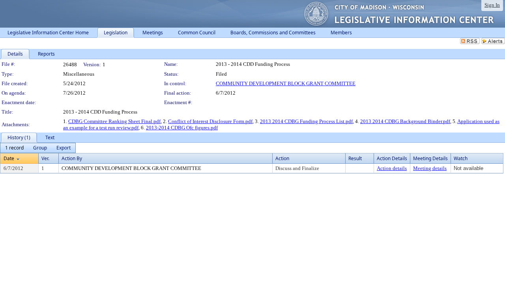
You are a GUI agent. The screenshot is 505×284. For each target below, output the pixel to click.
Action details (392, 168)
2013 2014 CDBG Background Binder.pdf (405, 121)
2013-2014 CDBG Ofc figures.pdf (182, 128)
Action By (72, 158)
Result (355, 158)
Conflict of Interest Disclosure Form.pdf (210, 121)
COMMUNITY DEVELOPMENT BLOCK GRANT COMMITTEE (285, 83)
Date (9, 158)
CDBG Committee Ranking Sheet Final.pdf (114, 121)
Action (282, 158)
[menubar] (38, 148)
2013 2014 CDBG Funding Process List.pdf (306, 121)
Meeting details (430, 168)
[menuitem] (14, 148)
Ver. (45, 158)
